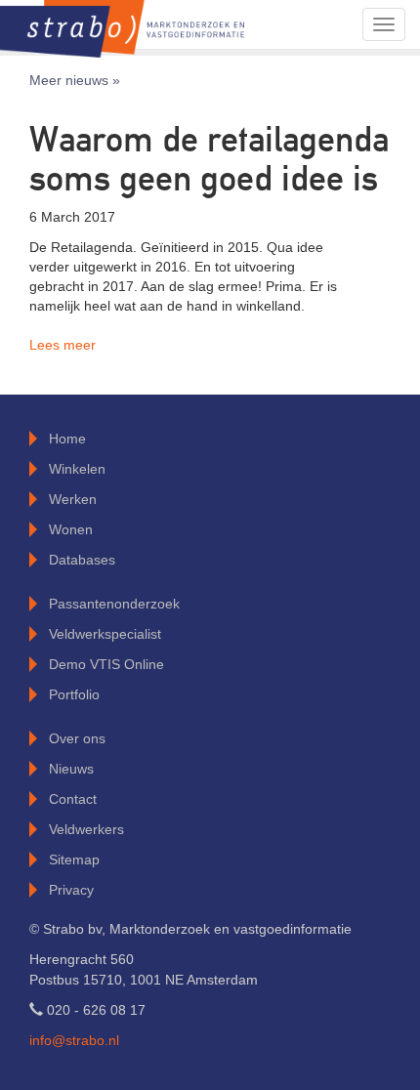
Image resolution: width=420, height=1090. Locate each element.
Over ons (77, 738)
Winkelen (77, 469)
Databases (82, 559)
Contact (73, 799)
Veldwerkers (86, 829)
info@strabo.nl (74, 1040)
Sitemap (74, 859)
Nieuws (71, 768)
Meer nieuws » (74, 80)
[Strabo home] (122, 24)
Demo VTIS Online (106, 664)
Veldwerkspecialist (105, 634)
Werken (73, 499)
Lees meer (62, 345)
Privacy (71, 890)
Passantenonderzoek (114, 603)
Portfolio (74, 694)
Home (67, 438)
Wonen (71, 529)
